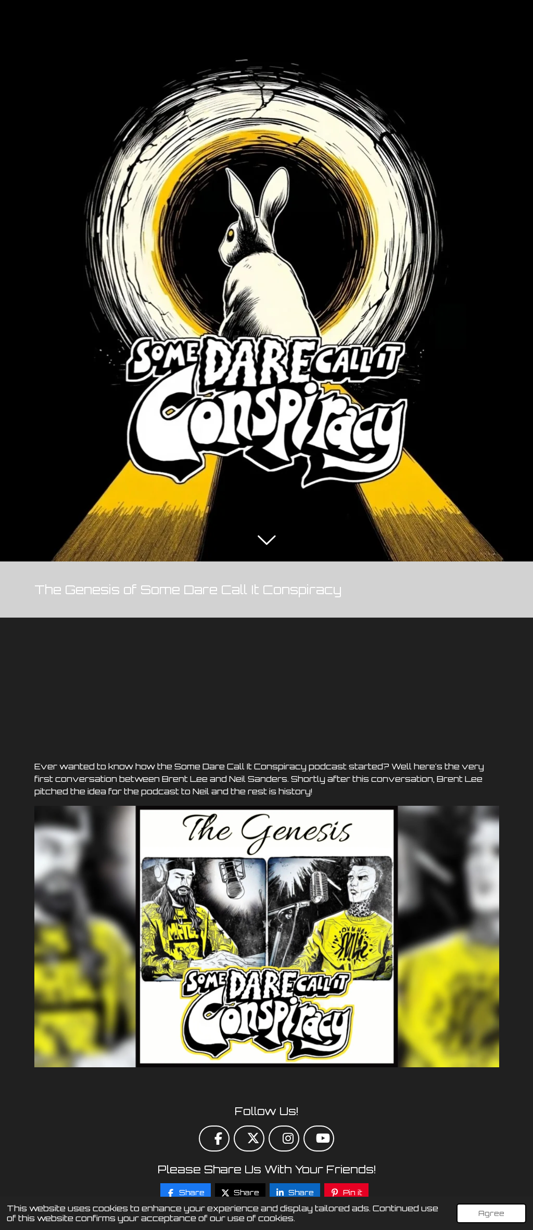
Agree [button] (491, 1213)
